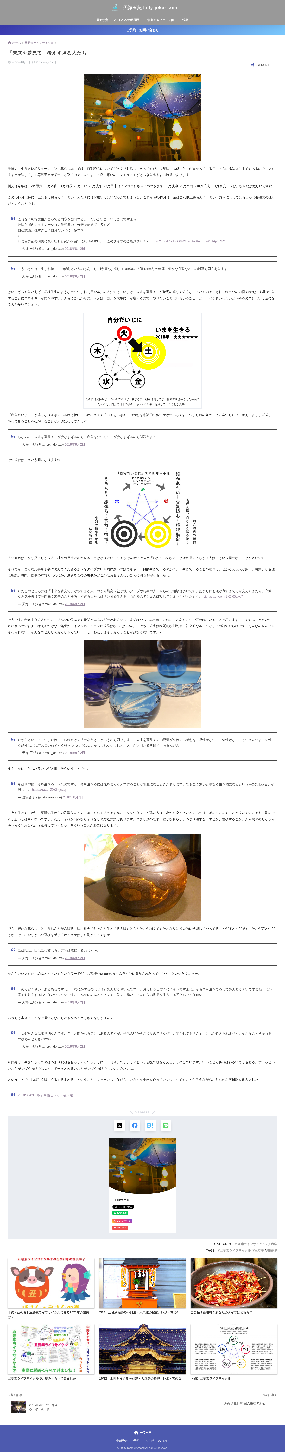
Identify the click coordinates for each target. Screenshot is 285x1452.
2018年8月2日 (75, 249)
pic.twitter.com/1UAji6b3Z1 (206, 241)
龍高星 (272, 1250)
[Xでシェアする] (119, 1125)
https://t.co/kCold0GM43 (168, 241)
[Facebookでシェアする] (135, 1125)
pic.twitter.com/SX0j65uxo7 (223, 596)
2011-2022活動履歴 (126, 20)
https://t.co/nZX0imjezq (49, 790)
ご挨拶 (184, 20)
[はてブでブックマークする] (150, 1125)
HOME (144, 1432)
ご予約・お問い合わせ (142, 30)
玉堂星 (259, 1250)
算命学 (272, 1244)
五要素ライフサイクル (250, 1244)
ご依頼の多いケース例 (159, 20)
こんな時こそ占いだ (156, 1440)
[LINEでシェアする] (166, 1125)
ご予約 (135, 1440)
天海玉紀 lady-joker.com (149, 7)
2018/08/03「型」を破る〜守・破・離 (45, 1095)
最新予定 (102, 20)
